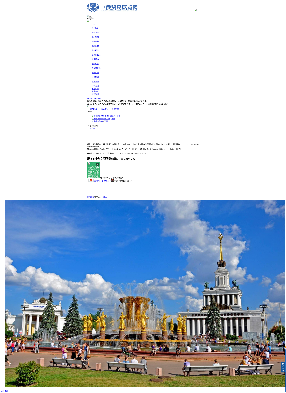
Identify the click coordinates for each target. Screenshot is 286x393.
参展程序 (95, 59)
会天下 (106, 197)
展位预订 (90, 99)
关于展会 (95, 28)
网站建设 (90, 197)
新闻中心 (95, 73)
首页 (93, 25)
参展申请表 (98, 121)
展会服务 (97, 99)
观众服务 (95, 64)
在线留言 (95, 91)
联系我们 (95, 94)
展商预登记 (96, 55)
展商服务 (95, 50)
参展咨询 (283, 367)
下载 (118, 116)
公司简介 (92, 128)
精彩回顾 (95, 46)
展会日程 (95, 41)
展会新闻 (95, 77)
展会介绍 (95, 32)
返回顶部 (4, 391)
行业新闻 (95, 82)
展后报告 (92, 109)
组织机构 (95, 37)
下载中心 (95, 89)
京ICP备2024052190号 (102, 181)
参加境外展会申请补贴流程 (104, 116)
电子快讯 (114, 109)
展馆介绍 (95, 86)
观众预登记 (96, 68)
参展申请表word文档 (101, 119)
